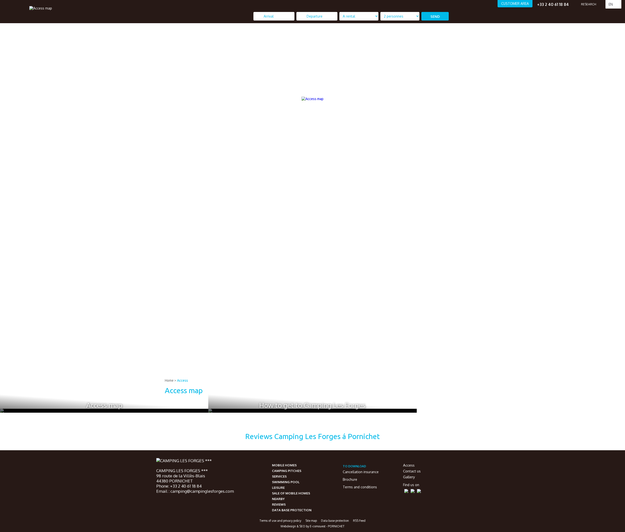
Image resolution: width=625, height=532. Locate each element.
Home (169, 380)
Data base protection (292, 510)
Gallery (409, 477)
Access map (104, 405)
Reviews (279, 504)
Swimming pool (286, 482)
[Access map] (40, 8)
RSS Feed (359, 520)
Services (279, 476)
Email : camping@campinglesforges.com (195, 491)
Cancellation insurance (361, 472)
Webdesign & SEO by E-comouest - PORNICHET (312, 526)
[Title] (581, 372)
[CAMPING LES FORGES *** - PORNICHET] (184, 461)
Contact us (412, 471)
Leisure (278, 488)
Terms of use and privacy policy (280, 520)
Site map (311, 520)
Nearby (278, 499)
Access (182, 380)
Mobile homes (284, 465)
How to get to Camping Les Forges (312, 405)
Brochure (350, 479)
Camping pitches (286, 471)
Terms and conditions (360, 487)
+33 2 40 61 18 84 (553, 4)
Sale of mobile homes (291, 493)
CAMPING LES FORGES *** (182, 470)
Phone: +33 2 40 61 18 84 (179, 486)
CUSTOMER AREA (515, 3)
